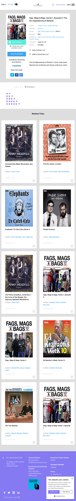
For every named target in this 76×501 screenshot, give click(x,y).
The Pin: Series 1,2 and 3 (52, 164)
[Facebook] (4, 492)
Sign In (3, 4)
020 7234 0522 (33, 471)
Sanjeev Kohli (42, 26)
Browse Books (61, 5)
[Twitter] (9, 493)
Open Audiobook (17, 54)
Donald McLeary (53, 26)
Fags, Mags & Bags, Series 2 (15, 360)
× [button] (72, 478)
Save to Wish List (38, 50)
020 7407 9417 (33, 460)
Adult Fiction (42, 37)
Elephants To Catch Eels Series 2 (17, 230)
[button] (73, 5)
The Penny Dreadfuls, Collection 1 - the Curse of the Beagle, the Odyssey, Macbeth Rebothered (18, 297)
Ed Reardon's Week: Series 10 (54, 360)
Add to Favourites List (40, 54)
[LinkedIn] (18, 493)
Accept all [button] (53, 492)
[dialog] (60, 488)
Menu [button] (69, 5)
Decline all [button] (66, 492)
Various (40, 29)
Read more (61, 488)
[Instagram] (14, 493)
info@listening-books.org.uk (37, 462)
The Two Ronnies (11, 426)
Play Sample (16, 42)
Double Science (49, 230)
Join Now (10, 4)
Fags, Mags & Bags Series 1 (46, 31)
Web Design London (10, 497)
